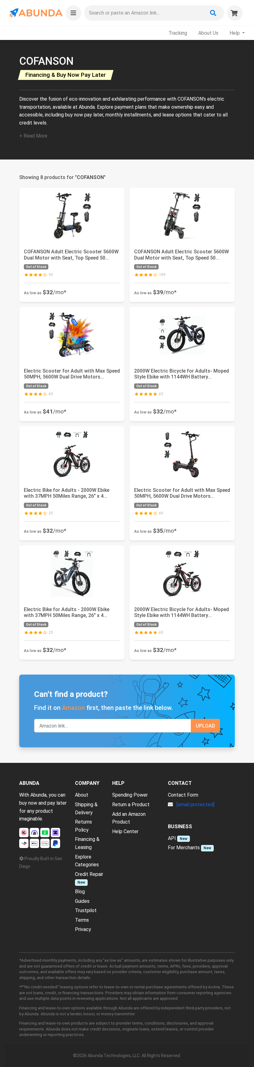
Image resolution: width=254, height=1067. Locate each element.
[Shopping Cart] (235, 13)
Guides (82, 901)
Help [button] (235, 33)
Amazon (73, 707)
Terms (82, 920)
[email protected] (195, 804)
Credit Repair (89, 874)
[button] (73, 13)
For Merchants (184, 848)
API (172, 838)
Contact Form (183, 795)
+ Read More (33, 136)
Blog (80, 891)
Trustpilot (86, 910)
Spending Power (130, 795)
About (81, 795)
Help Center (125, 831)
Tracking (178, 33)
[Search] (213, 13)
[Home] (35, 13)
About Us (208, 33)
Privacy (83, 929)
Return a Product (131, 804)
